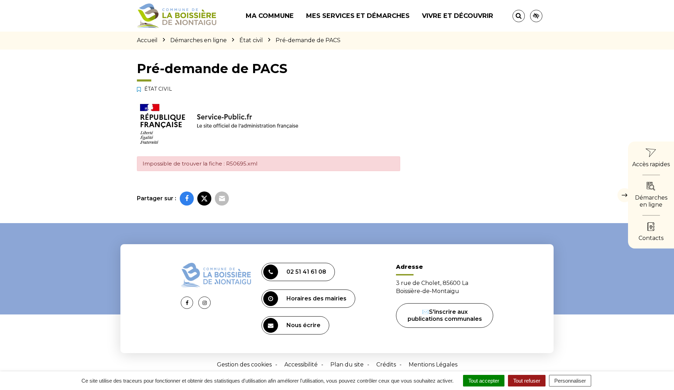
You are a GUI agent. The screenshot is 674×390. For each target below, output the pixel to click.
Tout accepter (483, 381)
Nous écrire (303, 325)
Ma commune (270, 16)
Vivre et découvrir (457, 16)
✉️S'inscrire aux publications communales (445, 315)
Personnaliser (570, 381)
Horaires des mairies (316, 298)
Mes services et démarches (358, 16)
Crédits (386, 364)
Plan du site (347, 364)
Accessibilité (301, 364)
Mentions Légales (433, 364)
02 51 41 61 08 (306, 271)
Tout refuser (526, 381)
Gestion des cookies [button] (244, 364)
